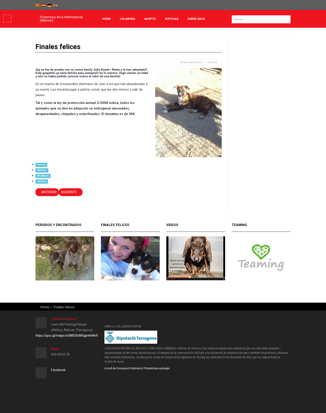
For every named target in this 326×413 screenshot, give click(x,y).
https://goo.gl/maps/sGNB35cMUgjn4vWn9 (66, 336)
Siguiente (69, 192)
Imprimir (212, 62)
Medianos (43, 175)
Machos (42, 170)
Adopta (150, 18)
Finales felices (64, 307)
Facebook (58, 370)
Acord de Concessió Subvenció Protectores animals (137, 368)
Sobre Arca (196, 18)
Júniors (41, 181)
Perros (41, 164)
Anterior (48, 192)
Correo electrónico (190, 62)
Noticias (171, 18)
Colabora (127, 18)
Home (106, 18)
